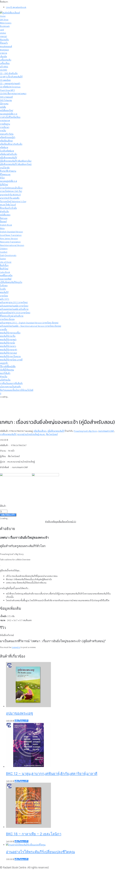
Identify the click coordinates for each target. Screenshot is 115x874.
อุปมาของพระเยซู (19, 713)
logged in (16, 647)
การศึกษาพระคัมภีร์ (8, 434)
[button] (21, 721)
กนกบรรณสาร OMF (106, 431)
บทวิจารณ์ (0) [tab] (70, 521)
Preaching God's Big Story (85, 431)
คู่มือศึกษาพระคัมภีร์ (55, 431)
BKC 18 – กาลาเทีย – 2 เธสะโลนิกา (33, 834)
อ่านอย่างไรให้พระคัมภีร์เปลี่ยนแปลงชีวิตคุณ (40, 852)
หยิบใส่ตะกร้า (8, 515)
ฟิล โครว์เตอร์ (52, 434)
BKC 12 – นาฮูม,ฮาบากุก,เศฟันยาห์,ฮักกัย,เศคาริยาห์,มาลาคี (51, 774)
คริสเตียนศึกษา (40, 431)
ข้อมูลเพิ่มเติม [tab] (59, 521)
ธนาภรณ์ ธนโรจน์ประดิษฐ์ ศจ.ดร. (31, 434)
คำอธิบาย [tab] (49, 521)
